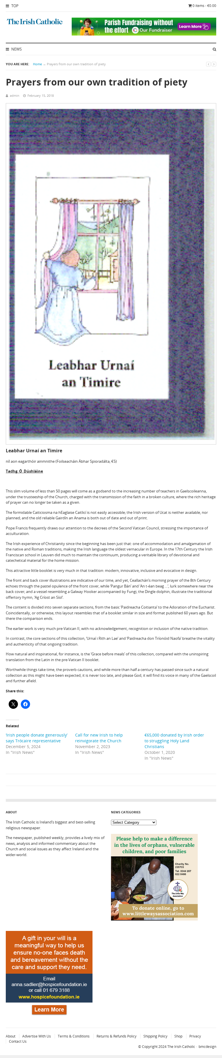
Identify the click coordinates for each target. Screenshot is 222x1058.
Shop (178, 1036)
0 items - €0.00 (204, 5)
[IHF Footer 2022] (49, 1016)
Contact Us (18, 1041)
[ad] (144, 34)
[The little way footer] (154, 919)
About (10, 1036)
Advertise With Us (36, 1036)
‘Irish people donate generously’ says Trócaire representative (36, 737)
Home (37, 64)
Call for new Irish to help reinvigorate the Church (99, 737)
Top (14, 5)
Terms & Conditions (74, 1036)
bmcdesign (207, 1046)
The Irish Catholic (181, 1046)
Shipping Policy (155, 1036)
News (16, 49)
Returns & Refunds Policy (116, 1036)
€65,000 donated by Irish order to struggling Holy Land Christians (174, 740)
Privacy (195, 1036)
